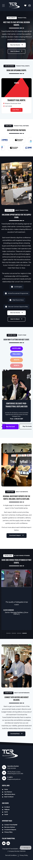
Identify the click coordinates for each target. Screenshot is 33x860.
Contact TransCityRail (10, 824)
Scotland (7, 807)
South (6, 814)
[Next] (30, 397)
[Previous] (2, 397)
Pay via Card (10, 426)
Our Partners (8, 792)
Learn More (15, 110)
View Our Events (15, 45)
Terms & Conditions (11, 855)
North (6, 812)
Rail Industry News (9, 794)
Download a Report (15, 535)
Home (6, 789)
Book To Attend (15, 51)
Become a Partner (9, 827)
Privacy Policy (8, 832)
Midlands (6, 809)
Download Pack (15, 733)
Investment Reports (10, 829)
